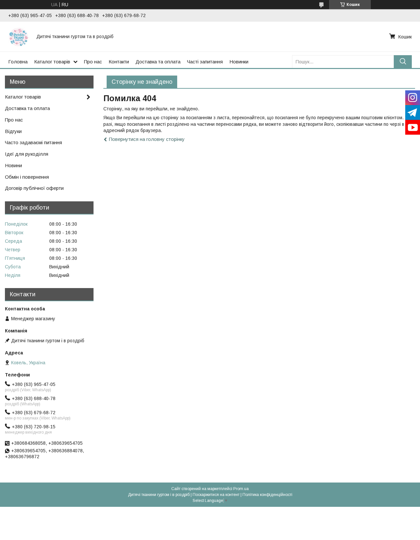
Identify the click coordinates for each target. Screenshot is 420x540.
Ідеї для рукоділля (26, 154)
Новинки (238, 61)
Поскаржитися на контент (216, 494)
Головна (18, 61)
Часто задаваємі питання (33, 142)
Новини (13, 165)
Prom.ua (241, 488)
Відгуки (13, 131)
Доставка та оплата (158, 61)
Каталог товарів (52, 61)
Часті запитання (205, 61)
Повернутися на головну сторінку (147, 139)
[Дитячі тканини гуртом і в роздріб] (18, 36)
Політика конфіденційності (267, 494)
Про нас (93, 61)
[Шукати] (403, 61)
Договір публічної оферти (34, 188)
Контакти (119, 61)
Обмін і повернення (27, 177)
